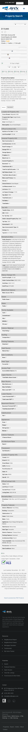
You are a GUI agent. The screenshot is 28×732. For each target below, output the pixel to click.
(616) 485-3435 (9, 2)
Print (14, 51)
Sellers (17, 727)
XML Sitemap (14, 718)
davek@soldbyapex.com (11, 696)
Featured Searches (9, 667)
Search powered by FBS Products (14, 598)
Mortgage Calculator (10, 645)
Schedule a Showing (15, 54)
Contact (5, 729)
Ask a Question (14, 58)
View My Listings (9, 673)
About (22, 727)
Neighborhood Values (10, 642)
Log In (21, 3)
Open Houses (8, 670)
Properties (6, 727)
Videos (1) (22, 48)
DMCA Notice (16, 716)
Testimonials (8, 648)
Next (23, 24)
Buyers (12, 727)
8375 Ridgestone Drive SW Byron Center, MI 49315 (13, 689)
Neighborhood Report (10, 639)
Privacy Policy (6, 716)
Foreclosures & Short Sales (12, 675)
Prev (17, 24)
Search (6, 664)
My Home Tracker (9, 651)
